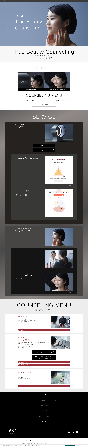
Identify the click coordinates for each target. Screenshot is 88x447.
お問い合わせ (42, 443)
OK (72, 445)
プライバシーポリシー (40, 445)
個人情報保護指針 (28, 443)
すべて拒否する (67, 445)
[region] (44, 446)
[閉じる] (87, 445)
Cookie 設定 (62, 445)
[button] (44, 330)
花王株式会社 (46, 443)
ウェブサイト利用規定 (33, 443)
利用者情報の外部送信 (38, 443)
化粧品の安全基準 (23, 443)
